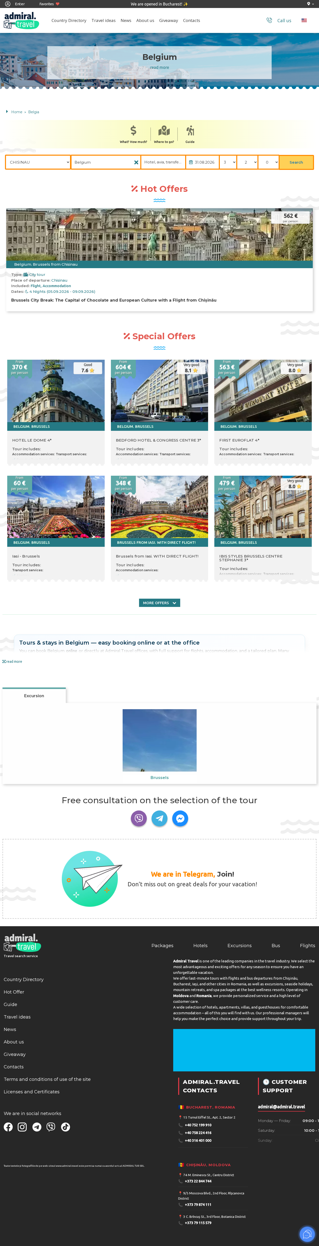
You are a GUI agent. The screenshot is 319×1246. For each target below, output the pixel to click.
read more (159, 67)
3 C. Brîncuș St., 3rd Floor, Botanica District (214, 1217)
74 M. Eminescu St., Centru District (208, 1175)
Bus (276, 945)
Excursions (240, 945)
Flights (307, 945)
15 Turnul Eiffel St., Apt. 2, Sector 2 (209, 1117)
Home (16, 112)
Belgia (33, 112)
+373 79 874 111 (194, 1204)
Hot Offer (14, 992)
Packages (162, 945)
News (126, 20)
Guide (190, 141)
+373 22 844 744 (194, 1181)
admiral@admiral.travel (281, 1106)
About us (145, 20)
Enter (19, 4)
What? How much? (133, 141)
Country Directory (69, 20)
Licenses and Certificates (32, 1092)
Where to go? (164, 141)
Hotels (200, 945)
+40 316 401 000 (194, 1140)
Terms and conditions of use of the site (47, 1079)
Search (296, 162)
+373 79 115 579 (194, 1223)
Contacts (191, 20)
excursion (34, 695)
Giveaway (168, 20)
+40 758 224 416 (194, 1133)
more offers (156, 603)
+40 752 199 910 (194, 1125)
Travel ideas (103, 20)
